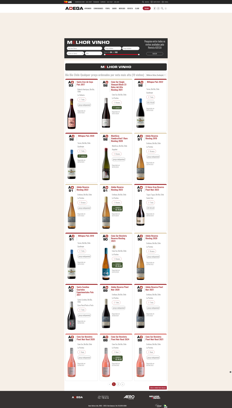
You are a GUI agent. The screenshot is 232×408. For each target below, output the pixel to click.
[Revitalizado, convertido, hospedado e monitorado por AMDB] (165, 406)
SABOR (114, 8)
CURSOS (103, 2)
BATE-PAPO (157, 2)
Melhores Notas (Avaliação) (155, 75)
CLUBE (137, 8)
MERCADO (122, 8)
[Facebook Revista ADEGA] (155, 8)
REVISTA (130, 8)
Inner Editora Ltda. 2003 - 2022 (97, 406)
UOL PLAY (110, 2)
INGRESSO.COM (79, 2)
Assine (147, 8)
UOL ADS (116, 2)
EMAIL (166, 2)
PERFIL (107, 8)
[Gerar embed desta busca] (158, 388)
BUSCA (147, 2)
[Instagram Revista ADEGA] (158, 8)
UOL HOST (89, 2)
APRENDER (87, 8)
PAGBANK (96, 2)
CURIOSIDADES (98, 8)
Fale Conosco (110, 406)
